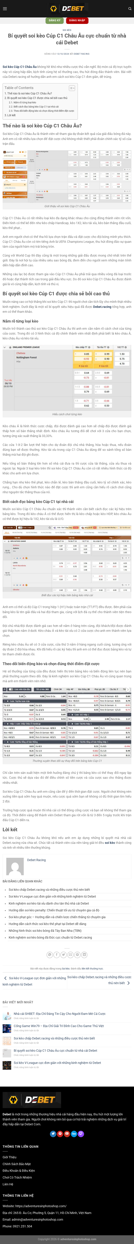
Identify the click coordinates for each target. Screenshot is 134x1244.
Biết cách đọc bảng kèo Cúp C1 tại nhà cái (36, 106)
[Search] (129, 8)
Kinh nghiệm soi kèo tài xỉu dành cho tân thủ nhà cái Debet (49, 903)
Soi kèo (67, 30)
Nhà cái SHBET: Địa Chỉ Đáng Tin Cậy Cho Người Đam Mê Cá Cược (60, 1014)
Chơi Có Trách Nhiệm (17, 1177)
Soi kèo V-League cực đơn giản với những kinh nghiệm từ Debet (52, 896)
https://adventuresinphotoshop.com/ (40, 1206)
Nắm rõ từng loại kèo (25, 102)
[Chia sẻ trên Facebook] (56, 955)
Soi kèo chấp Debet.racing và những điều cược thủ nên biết (49, 889)
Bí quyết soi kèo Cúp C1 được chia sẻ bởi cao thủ (37, 98)
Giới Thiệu (9, 1157)
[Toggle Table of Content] (70, 88)
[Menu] (5, 8)
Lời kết (11, 115)
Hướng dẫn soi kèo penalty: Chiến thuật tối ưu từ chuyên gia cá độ (54, 910)
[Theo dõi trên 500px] (74, 1134)
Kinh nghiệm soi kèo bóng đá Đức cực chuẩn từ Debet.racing (50, 937)
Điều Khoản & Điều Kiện (19, 1170)
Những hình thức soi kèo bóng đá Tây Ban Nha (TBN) (45, 930)
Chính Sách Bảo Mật (17, 1164)
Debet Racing (81, 54)
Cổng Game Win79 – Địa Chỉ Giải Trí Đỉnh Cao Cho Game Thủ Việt (59, 1026)
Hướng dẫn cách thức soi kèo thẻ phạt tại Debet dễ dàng (47, 924)
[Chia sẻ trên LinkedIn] (84, 955)
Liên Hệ (8, 1184)
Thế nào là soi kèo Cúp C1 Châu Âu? (29, 93)
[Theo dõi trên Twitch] (81, 1134)
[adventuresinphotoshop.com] (67, 9)
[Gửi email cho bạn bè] (70, 955)
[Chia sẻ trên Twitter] (63, 955)
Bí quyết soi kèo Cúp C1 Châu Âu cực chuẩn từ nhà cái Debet (55, 1050)
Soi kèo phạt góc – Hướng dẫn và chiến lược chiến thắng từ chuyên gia (57, 917)
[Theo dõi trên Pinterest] (60, 1134)
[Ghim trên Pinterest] (77, 955)
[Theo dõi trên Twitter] (53, 1134)
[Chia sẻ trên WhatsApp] (50, 955)
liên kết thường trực (92, 968)
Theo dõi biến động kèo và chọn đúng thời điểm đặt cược (44, 110)
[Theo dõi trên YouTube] (67, 1134)
